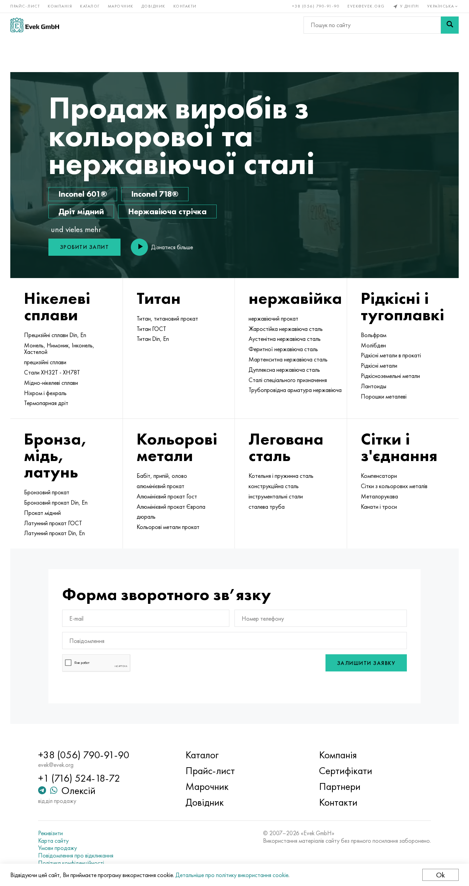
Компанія (60, 6)
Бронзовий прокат (46, 492)
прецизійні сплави (45, 362)
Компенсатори (379, 475)
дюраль (146, 516)
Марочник (121, 6)
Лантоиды (373, 386)
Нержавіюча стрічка (167, 211)
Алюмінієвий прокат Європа (171, 506)
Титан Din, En (153, 338)
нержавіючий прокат (273, 318)
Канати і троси (379, 506)
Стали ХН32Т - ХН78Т (52, 372)
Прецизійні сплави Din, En (55, 335)
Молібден (373, 345)
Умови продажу (57, 848)
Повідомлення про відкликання (75, 855)
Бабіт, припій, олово (162, 475)
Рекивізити (50, 833)
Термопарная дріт (46, 403)
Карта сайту (53, 840)
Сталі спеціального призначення (288, 380)
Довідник (153, 6)
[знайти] (450, 25)
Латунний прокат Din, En (54, 533)
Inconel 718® (155, 193)
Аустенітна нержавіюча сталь (285, 338)
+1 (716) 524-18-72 (79, 778)
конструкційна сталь (274, 486)
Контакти (185, 6)
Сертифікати (345, 770)
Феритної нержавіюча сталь (283, 349)
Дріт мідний (81, 211)
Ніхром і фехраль (45, 393)
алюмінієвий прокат (160, 486)
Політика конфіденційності (71, 863)
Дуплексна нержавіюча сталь (284, 369)
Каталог (90, 6)
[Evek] (34, 25)
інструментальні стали (276, 496)
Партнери (340, 786)
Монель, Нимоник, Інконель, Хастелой (59, 349)
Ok (440, 875)
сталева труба (267, 506)
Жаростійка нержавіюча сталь (286, 328)
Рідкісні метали (379, 365)
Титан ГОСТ (151, 328)
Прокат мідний (42, 512)
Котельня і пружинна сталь (281, 475)
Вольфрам (373, 335)
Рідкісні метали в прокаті (391, 355)
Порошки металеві (384, 396)
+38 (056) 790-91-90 (316, 6)
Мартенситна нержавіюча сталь (288, 359)
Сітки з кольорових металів (394, 486)
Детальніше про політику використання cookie (231, 875)
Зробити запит (84, 247)
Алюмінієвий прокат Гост (167, 496)
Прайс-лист (25, 6)
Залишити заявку (366, 663)
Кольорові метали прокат (168, 526)
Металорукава (379, 496)
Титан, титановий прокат (167, 318)
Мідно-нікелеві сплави (51, 382)
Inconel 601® (82, 193)
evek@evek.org (366, 6)
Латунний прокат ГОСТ (53, 523)
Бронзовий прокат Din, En (56, 502)
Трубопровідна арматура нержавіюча (295, 390)
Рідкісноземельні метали (390, 375)
